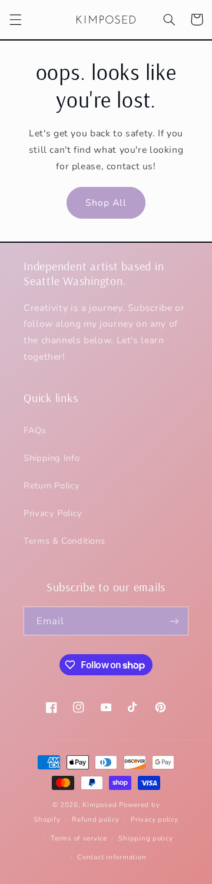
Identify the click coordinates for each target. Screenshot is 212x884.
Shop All (106, 202)
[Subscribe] (174, 621)
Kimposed (99, 804)
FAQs (35, 430)
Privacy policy (154, 819)
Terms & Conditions (64, 541)
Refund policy (96, 819)
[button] (15, 19)
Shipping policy (145, 838)
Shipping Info (52, 458)
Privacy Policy (53, 513)
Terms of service (79, 838)
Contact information (111, 857)
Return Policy (52, 485)
